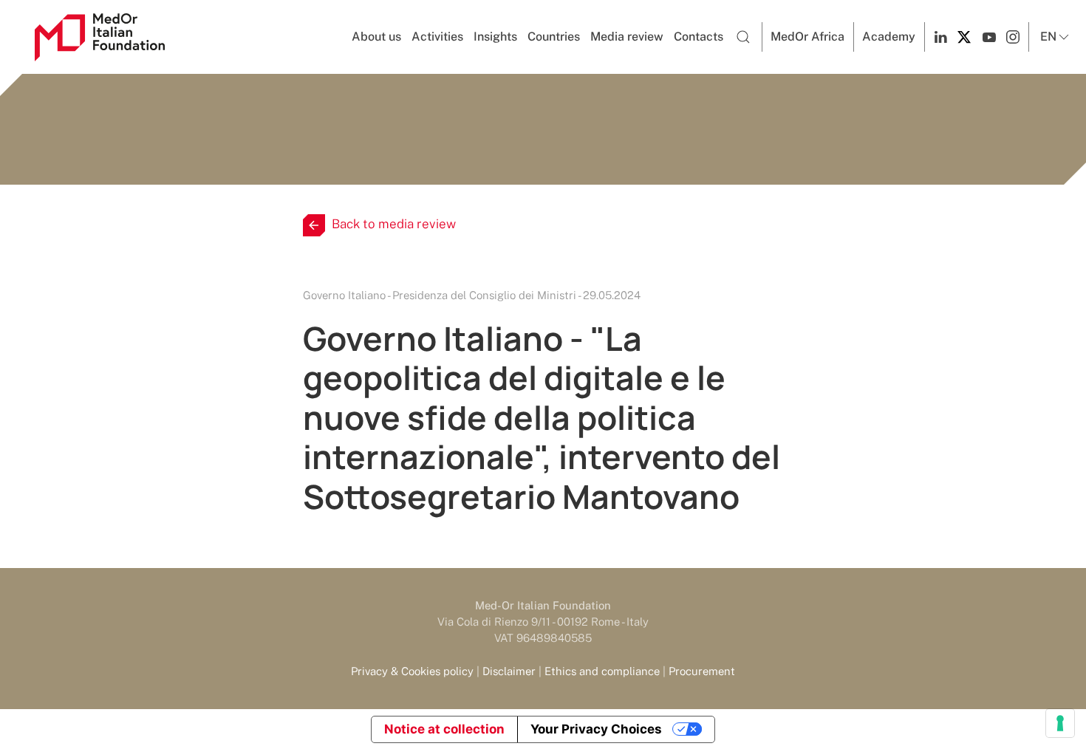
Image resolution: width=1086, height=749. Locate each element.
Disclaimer (509, 671)
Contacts (698, 37)
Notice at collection (444, 729)
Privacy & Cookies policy (412, 671)
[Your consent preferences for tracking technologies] (1060, 723)
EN (1048, 37)
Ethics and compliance (602, 671)
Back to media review (394, 223)
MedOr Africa (807, 37)
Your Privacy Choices (596, 729)
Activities (437, 37)
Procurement (702, 671)
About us (376, 37)
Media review (626, 37)
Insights (495, 37)
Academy (888, 37)
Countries (553, 37)
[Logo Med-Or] (100, 37)
